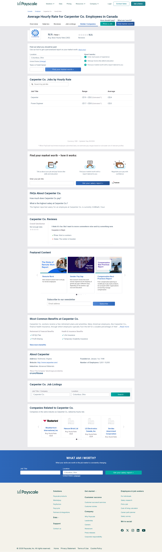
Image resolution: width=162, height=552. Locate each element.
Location (75, 391)
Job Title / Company (40, 391)
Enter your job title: (37, 179)
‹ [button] (37, 275)
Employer (38, 11)
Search (120, 394)
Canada (30, 11)
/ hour (56, 35)
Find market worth (125, 24)
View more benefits (38, 345)
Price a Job (107, 24)
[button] (34, 23)
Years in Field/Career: (38, 65)
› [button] (125, 275)
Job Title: (23, 469)
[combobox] (55, 58)
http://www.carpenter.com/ (47, 362)
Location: (33, 54)
